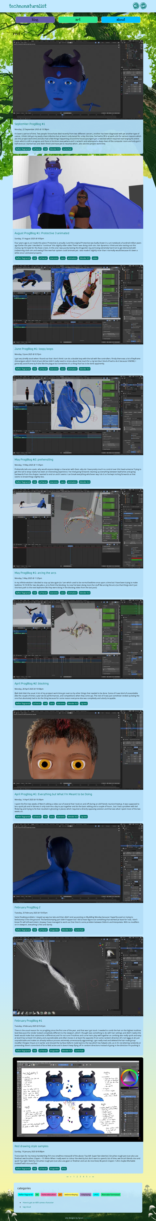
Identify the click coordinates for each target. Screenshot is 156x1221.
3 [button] (80, 1176)
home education (49, 1194)
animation (72, 258)
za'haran (37, 149)
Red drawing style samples (31, 1146)
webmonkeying (71, 1194)
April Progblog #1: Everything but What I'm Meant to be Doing (53, 794)
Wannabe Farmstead (111, 1194)
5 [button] (86, 1176)
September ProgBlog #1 (30, 124)
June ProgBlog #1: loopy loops (34, 349)
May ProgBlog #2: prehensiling (34, 459)
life (37, 1194)
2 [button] (77, 1176)
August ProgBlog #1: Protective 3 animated (42, 233)
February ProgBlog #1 (28, 1020)
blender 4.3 (67, 930)
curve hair (67, 149)
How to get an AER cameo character (38, 1202)
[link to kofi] (143, 6)
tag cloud (27, 1207)
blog (35, 20)
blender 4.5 (55, 149)
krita (64, 1168)
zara (63, 258)
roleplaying (85, 1194)
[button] (67, 1176)
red (45, 149)
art (78, 20)
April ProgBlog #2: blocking (32, 683)
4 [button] (83, 1176)
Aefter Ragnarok (23, 149)
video (95, 258)
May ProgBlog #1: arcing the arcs (35, 573)
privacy (88, 1218)
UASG (96, 1194)
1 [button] (73, 1176)
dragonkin (54, 930)
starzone (54, 258)
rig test (84, 703)
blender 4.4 (85, 369)
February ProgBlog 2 (27, 907)
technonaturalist (28, 6)
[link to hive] (136, 6)
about (121, 20)
